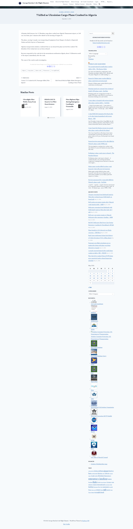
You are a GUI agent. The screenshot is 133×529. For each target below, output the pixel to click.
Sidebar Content (80, 4)
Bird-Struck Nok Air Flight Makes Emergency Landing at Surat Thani (68, 80)
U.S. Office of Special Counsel (99, 457)
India (113, 482)
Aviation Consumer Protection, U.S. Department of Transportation (101, 338)
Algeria (61, 12)
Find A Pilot (94, 382)
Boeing (100, 473)
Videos (95, 4)
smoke (108, 490)
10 (90, 275)
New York (100, 487)
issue (111, 484)
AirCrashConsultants (97, 304)
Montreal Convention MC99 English (101, 416)
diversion (101, 476)
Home (52, 2)
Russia (102, 490)
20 (101, 278)
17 (90, 278)
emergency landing (97, 479)
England (90, 482)
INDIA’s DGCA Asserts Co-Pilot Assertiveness (50, 102)
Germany (109, 482)
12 (97, 275)
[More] (54, 66)
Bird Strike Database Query (98, 356)
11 (94, 275)
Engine (109, 479)
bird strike (95, 473)
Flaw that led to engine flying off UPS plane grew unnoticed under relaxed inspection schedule (100, 258)
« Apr (90, 287)
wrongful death (55, 70)
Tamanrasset (46, 70)
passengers (106, 487)
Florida (98, 482)
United (92, 492)
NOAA (93, 432)
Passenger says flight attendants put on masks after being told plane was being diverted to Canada (99, 246)
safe (105, 490)
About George (75, 2)
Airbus (96, 471)
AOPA (92, 329)
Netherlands (96, 487)
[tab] (49, 117)
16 (112, 275)
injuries (95, 484)
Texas (89, 492)
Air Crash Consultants (87, 2)
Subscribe (89, 4)
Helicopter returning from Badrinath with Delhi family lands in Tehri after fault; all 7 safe (100, 210)
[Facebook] (50, 66)
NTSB (92, 440)
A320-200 (90, 471)
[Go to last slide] (23, 106)
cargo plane (30, 70)
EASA (92, 364)
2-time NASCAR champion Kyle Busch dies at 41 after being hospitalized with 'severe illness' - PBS (100, 116)
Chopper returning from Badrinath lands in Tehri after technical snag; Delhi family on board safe (100, 197)
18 (94, 278)
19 (97, 278)
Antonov (67, 12)
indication (90, 484)
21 (105, 278)
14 (105, 275)
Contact (71, 4)
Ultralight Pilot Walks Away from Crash (29, 102)
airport (106, 471)
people (111, 487)
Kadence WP (85, 521)
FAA (92, 373)
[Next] (79, 106)
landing (90, 487)
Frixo (92, 390)
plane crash (38, 70)
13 (101, 275)
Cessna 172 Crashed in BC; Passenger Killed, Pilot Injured (35, 80)
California (107, 473)
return (98, 490)
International (101, 484)
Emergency (107, 476)
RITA (92, 449)
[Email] (48, 66)
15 (108, 275)
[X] (52, 66)
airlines (100, 471)
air (93, 471)
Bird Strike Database (96, 347)
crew (96, 476)
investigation (107, 484)
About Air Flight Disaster (62, 2)
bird (92, 473)
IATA (92, 399)
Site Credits (66, 524)
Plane (89, 490)
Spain (111, 490)
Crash (72, 12)
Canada (111, 473)
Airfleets (93, 312)
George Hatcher (103, 482)
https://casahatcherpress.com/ (101, 43)
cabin (103, 473)
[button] (99, 4)
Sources (65, 4)
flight (95, 482)
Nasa (92, 423)
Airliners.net (94, 321)
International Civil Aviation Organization (102, 407)
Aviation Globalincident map (99, 464)
